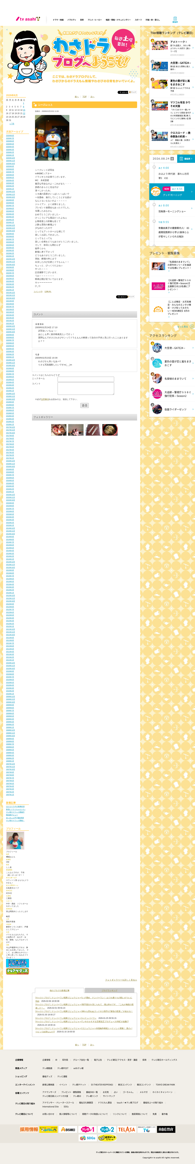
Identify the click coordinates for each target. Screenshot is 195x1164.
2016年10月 (10, 466)
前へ (77, 97)
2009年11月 (10, 699)
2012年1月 (10, 626)
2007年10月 (10, 769)
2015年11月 (10, 497)
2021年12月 (10, 292)
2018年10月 (10, 399)
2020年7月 (10, 340)
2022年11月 (10, 262)
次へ (92, 97)
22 (24, 113)
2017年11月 (10, 430)
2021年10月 (10, 298)
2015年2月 (10, 523)
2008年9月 (10, 739)
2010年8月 (10, 674)
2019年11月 (10, 363)
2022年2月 (10, 287)
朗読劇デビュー (12, 815)
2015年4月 (10, 517)
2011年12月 (10, 629)
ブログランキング (109, 990)
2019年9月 (10, 368)
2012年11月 (10, 598)
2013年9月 (10, 570)
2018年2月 (10, 421)
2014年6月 (10, 545)
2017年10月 (10, 433)
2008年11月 (10, 733)
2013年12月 (10, 562)
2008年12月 (10, 730)
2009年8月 (10, 708)
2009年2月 (10, 724)
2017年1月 (10, 458)
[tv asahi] (28, 20)
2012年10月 (10, 601)
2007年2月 (10, 792)
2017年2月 (10, 455)
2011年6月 (10, 646)
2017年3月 (10, 452)
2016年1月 (10, 492)
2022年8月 (10, 270)
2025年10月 (10, 163)
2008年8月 (10, 741)
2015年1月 (10, 525)
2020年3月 (10, 351)
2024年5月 (10, 211)
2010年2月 (10, 691)
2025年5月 (10, 177)
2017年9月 (10, 435)
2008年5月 (10, 750)
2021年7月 (10, 306)
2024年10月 (10, 197)
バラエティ (71, 19)
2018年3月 (10, 419)
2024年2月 (10, 220)
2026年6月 (10, 141)
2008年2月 (10, 758)
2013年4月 (10, 584)
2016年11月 (10, 464)
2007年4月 (10, 786)
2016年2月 (10, 489)
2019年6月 (10, 377)
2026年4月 (10, 147)
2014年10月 (10, 534)
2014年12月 (10, 528)
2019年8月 (10, 371)
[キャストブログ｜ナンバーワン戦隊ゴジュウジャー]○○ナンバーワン (65, 1018)
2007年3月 (10, 789)
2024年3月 (10, 217)
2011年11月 (10, 632)
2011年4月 (10, 652)
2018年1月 (10, 424)
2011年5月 (10, 649)
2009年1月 (10, 727)
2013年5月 (10, 581)
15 (24, 110)
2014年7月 (10, 542)
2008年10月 (10, 736)
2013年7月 (10, 576)
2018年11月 (10, 396)
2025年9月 (10, 166)
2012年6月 (10, 612)
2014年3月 (10, 553)
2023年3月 (10, 250)
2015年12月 (10, 495)
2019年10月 (10, 365)
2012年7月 (10, 609)
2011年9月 (10, 638)
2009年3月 (10, 722)
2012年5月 (10, 615)
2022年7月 (10, 273)
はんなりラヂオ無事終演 (15, 806)
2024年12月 (10, 191)
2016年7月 (10, 475)
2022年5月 (10, 278)
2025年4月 (10, 180)
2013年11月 (10, 564)
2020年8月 (10, 337)
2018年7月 (10, 407)
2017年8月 (10, 438)
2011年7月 (10, 643)
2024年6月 (10, 208)
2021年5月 (10, 312)
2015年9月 (10, 503)
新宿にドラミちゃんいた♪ (15, 809)
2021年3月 (10, 318)
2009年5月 (10, 716)
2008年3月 (10, 755)
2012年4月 (10, 618)
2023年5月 (10, 245)
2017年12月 (10, 427)
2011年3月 (10, 654)
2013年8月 (10, 573)
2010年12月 (10, 663)
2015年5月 (10, 514)
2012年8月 (10, 607)
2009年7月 (10, 710)
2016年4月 (10, 483)
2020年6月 (10, 343)
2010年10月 (10, 668)
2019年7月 (10, 374)
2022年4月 (10, 281)
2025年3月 (10, 183)
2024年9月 (10, 200)
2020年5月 (10, 346)
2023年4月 (10, 248)
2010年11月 (10, 666)
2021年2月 (10, 320)
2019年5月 (10, 379)
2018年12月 (10, 393)
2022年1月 (10, 290)
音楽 (81, 19)
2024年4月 (10, 214)
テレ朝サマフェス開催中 (15, 812)
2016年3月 (10, 486)
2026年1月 (10, 155)
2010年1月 (10, 694)
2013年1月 (10, 593)
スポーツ (138, 19)
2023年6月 (10, 242)
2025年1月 (10, 189)
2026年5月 (10, 144)
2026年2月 (10, 152)
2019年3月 (10, 385)
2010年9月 (10, 671)
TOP (85, 97)
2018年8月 (10, 405)
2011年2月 (10, 657)
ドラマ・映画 (58, 19)
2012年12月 (10, 595)
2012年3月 (10, 621)
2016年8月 (10, 472)
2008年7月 (10, 744)
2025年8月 (10, 169)
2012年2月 (10, 624)
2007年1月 (10, 795)
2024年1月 (10, 222)
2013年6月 (10, 579)
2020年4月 (10, 349)
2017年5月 (10, 447)
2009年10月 (10, 702)
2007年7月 (10, 778)
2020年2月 (10, 354)
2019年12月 (10, 360)
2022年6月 (10, 276)
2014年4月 (10, 550)
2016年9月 (10, 469)
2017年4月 (10, 450)
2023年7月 (10, 239)
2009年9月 (10, 705)
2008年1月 (10, 761)
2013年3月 (10, 587)
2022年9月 (10, 267)
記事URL (48, 291)
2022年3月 (10, 284)
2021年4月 (10, 315)
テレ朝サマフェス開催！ (15, 820)
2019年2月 (10, 388)
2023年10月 (10, 231)
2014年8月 (10, 539)
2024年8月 (10, 203)
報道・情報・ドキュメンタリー (118, 19)
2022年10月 (10, 264)
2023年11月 (10, 228)
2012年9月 (10, 604)
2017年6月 (10, 444)
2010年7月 (10, 677)
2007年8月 (10, 775)
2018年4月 (10, 416)
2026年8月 (10, 135)
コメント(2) (38, 291)
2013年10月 (10, 567)
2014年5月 (10, 548)
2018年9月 (10, 402)
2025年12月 (10, 158)
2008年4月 (10, 753)
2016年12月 (10, 461)
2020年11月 (10, 329)
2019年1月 (10, 391)
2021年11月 (10, 295)
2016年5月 (10, 480)
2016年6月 (10, 478)
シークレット (45, 104)
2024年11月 (10, 194)
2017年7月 (10, 441)
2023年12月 (10, 225)
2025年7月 (10, 172)
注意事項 (45, 399)
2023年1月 (10, 256)
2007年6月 (10, 781)
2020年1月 (10, 357)
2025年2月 (10, 186)
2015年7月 (10, 509)
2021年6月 (10, 309)
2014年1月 (10, 559)
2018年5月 (10, 413)
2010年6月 (10, 680)
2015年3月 (10, 520)
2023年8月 (10, 236)
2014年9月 (10, 536)
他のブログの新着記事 (59, 990)
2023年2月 (10, 253)
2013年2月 (10, 590)
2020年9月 (10, 335)
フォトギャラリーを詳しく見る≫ (121, 980)
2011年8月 (10, 640)
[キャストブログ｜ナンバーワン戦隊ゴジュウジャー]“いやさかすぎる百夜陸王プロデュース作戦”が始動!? (82, 1021)
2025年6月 (10, 175)
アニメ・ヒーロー (95, 19)
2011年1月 (10, 660)
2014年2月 (10, 556)
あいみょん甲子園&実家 (15, 818)
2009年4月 (10, 719)
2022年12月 (10, 259)
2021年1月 (10, 323)
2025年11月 (10, 161)
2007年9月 (10, 772)
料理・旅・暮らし (153, 19)
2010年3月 (10, 688)
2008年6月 (10, 747)
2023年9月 (10, 234)
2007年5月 (10, 783)
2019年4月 (10, 382)
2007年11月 (10, 767)
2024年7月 (10, 205)
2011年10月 (10, 635)
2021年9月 (10, 301)
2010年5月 (10, 682)
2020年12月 (10, 326)
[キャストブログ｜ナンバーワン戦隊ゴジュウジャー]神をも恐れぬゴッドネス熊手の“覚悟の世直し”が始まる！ (84, 1011)
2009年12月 (10, 696)
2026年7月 (10, 138)
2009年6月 (10, 713)
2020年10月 (10, 332)
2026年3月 (10, 149)
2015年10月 (10, 500)
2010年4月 (10, 685)
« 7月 (12, 124)
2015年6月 (10, 511)
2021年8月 (10, 304)
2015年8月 (10, 506)
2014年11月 (10, 531)
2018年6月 (10, 410)
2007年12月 (10, 764)
